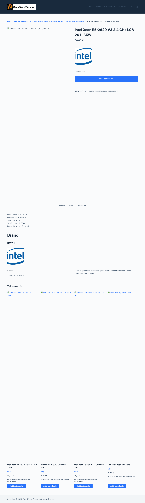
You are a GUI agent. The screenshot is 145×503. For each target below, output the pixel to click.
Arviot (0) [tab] (82, 206)
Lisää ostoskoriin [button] (16, 486)
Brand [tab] (71, 206)
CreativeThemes (47, 499)
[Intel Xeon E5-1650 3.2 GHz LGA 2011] (89, 376)
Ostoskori (122, 7)
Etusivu (90, 7)
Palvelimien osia (91, 91)
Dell (109, 469)
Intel (9, 472)
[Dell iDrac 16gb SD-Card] (123, 376)
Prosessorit (45, 479)
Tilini (130, 7)
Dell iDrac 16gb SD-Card (119, 465)
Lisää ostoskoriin (106, 79)
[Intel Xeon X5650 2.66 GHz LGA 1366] (22, 376)
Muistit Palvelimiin (115, 476)
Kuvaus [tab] (62, 206)
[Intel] (83, 56)
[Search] (137, 7)
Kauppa (99, 7)
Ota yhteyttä (109, 7)
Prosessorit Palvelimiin (109, 91)
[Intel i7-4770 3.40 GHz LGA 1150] (56, 376)
